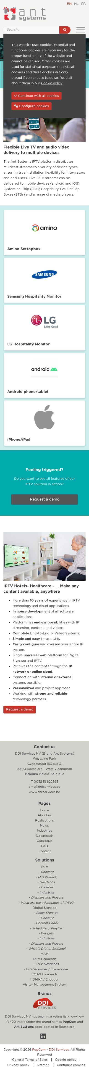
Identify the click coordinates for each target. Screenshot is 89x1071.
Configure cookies (71, 1065)
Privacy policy (18, 1065)
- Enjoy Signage (45, 913)
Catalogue (44, 841)
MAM (45, 954)
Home (44, 810)
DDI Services (59, 1049)
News (44, 825)
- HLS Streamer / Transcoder (45, 969)
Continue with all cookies (38, 96)
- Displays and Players (45, 897)
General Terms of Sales (30, 1059)
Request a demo (44, 499)
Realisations (44, 820)
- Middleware (45, 877)
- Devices (45, 887)
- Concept (45, 872)
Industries (44, 830)
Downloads (44, 836)
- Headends (45, 882)
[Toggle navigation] (81, 30)
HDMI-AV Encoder (44, 979)
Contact (45, 851)
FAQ (44, 846)
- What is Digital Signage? (45, 948)
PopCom (69, 1021)
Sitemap (43, 1065)
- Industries (45, 892)
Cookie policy (65, 1059)
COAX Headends (44, 974)
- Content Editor (45, 923)
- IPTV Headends (45, 964)
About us (45, 815)
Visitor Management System (44, 984)
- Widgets (45, 933)
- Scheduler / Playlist (45, 928)
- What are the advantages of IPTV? (45, 902)
